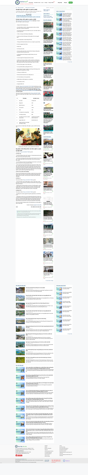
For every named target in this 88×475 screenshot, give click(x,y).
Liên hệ (61, 445)
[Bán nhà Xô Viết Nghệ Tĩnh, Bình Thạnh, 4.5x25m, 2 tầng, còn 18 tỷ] (48, 271)
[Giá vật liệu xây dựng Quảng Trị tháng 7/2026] (59, 303)
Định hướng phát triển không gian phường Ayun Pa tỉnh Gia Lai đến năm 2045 (39, 334)
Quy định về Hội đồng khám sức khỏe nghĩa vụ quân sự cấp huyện (28, 16)
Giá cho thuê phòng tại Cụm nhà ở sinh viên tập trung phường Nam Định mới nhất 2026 (39, 327)
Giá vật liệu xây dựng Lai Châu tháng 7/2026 (67, 307)
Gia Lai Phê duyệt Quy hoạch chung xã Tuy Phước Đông (36, 318)
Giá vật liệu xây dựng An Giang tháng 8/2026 (67, 320)
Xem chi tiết (46, 10)
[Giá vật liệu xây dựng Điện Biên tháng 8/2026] (59, 312)
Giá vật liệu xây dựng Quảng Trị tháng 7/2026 (67, 302)
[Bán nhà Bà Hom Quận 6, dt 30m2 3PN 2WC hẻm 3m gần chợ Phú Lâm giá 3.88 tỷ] (48, 243)
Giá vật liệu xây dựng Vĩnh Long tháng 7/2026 (67, 288)
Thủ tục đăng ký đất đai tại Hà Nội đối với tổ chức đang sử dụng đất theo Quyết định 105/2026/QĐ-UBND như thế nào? (67, 58)
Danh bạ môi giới (47, 456)
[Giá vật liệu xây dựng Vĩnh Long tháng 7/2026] (59, 289)
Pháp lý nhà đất (20, 7)
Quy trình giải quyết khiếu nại (64, 448)
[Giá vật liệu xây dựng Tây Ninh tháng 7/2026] (59, 326)
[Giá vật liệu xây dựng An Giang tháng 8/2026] (59, 321)
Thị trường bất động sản (48, 452)
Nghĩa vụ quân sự (46, 9)
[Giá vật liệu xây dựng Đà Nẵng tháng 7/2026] (59, 330)
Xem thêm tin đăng (50, 280)
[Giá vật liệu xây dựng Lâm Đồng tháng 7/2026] (59, 298)
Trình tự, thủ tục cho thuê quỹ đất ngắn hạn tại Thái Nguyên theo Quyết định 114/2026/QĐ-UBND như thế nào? (67, 25)
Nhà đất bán (31, 2)
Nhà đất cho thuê (37, 2)
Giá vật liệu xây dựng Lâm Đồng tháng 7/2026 (67, 297)
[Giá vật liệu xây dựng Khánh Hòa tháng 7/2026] (59, 316)
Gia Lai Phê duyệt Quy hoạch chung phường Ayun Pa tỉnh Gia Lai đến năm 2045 (39, 350)
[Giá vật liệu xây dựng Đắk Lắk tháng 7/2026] (59, 294)
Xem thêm (70, 61)
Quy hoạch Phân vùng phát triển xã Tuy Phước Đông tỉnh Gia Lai (37, 303)
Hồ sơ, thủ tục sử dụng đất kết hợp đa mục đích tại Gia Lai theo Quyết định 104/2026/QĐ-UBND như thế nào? (67, 20)
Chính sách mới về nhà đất (29, 7)
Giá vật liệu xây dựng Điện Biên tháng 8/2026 (67, 311)
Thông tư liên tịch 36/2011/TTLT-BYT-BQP (25, 20)
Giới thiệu (46, 445)
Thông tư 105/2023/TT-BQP (35, 93)
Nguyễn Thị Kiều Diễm (37, 204)
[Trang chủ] (16, 7)
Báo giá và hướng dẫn (48, 448)
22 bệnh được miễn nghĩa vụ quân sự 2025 (23, 15)
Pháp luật (46, 449)
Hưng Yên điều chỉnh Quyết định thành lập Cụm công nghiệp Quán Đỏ (38, 310)
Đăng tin (70, 2)
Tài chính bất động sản (48, 453)
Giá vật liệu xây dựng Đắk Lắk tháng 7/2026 (67, 293)
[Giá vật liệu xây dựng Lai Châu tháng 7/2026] (59, 307)
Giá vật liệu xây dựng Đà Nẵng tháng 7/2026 (67, 329)
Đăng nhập (60, 2)
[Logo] (17, 2)
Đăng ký (65, 2)
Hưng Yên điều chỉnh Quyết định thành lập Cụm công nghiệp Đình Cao (38, 295)
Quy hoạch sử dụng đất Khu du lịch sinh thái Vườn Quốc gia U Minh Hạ (38, 357)
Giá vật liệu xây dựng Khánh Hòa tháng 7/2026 (67, 316)
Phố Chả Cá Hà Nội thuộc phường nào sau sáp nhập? (35, 287)
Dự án (42, 2)
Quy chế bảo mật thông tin (63, 449)
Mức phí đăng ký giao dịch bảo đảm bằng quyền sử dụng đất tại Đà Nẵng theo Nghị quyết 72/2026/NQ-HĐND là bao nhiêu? (67, 34)
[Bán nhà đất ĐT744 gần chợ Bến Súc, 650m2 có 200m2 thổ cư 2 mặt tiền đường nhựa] (48, 229)
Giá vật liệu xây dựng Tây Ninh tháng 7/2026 (67, 325)
